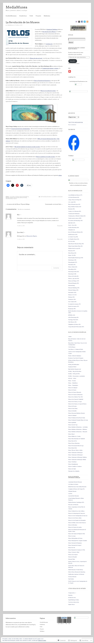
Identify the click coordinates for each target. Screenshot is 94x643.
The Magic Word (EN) (73, 319)
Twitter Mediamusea (75, 122)
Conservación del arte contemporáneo (20, 128)
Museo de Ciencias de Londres (75, 527)
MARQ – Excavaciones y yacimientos (76, 376)
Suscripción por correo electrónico (76, 48)
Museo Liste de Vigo (72, 424)
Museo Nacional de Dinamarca (75, 543)
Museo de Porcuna (72, 406)
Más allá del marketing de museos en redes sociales (27, 146)
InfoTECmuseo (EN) (72, 234)
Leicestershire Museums (73, 496)
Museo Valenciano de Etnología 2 (75, 455)
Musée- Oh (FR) (72, 255)
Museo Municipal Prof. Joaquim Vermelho (77, 540)
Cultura (12, 196)
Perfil (31, 16)
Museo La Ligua (71, 536)
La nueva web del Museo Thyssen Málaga (18, 204)
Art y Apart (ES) (72, 202)
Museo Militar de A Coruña (74, 436)
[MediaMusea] (73, 150)
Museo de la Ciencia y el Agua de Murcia (77, 404)
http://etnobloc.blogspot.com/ (74, 369)
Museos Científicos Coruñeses (75, 466)
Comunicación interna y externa (50, 68)
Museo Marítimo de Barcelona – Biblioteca (77, 429)
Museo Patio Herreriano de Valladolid (76, 438)
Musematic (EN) (72, 264)
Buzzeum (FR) (71, 209)
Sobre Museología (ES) (73, 317)
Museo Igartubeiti (72, 422)
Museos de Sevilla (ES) (73, 276)
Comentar (56, 268)
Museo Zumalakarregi (73, 464)
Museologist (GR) (72, 274)
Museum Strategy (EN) (73, 290)
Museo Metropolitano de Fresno (75, 538)
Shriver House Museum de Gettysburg (76, 572)
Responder (60, 225)
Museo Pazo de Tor (72, 441)
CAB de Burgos (71, 347)
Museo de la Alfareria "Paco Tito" (75, 397)
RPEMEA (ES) (71, 315)
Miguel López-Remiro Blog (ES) (75, 246)
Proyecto (38, 16)
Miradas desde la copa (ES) (74, 248)
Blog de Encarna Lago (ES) (74, 204)
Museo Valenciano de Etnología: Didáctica (77, 457)
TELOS (15, 198)
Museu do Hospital (72, 557)
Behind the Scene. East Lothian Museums (77, 486)
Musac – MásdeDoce (73, 383)
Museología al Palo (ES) (73, 271)
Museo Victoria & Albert (73, 552)
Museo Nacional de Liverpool (74, 545)
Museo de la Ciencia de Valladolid (75, 399)
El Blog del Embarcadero (73, 364)
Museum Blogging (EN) (73, 283)
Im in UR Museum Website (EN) (75, 232)
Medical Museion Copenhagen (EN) (76, 502)
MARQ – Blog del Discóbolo (74, 371)
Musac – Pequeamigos (73, 385)
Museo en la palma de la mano (48, 90)
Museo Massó (71, 434)
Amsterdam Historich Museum (75, 482)
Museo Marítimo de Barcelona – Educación (77, 431)
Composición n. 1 (72, 593)
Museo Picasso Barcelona (73, 443)
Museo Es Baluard (72, 415)
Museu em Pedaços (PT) (73, 281)
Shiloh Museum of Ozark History (75, 569)
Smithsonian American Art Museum (76, 574)
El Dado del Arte (72, 597)
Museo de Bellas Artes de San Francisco (77, 522)
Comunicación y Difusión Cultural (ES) (77, 216)
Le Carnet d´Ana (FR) (73, 236)
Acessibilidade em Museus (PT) (75, 195)
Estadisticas (23, 16)
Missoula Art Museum (73, 504)
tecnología (9, 198)
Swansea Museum (72, 576)
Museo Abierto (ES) (72, 267)
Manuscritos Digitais (32, 236)
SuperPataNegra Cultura (73, 599)
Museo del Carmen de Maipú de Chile (76, 533)
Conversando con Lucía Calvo (53, 204)
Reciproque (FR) (72, 308)
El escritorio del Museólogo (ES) (75, 220)
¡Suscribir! (72, 61)
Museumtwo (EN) (72, 292)
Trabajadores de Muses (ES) (74, 324)
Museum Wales (71, 559)
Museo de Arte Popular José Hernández (77, 520)
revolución (23, 197)
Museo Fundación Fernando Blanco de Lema (78, 420)
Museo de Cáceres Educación (74, 392)
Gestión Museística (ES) (73, 227)
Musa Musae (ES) (72, 253)
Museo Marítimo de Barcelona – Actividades (78, 427)
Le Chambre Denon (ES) (73, 239)
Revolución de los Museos (49, 31)
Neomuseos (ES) (72, 299)
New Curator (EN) (72, 301)
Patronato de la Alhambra (73, 471)
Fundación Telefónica (52, 29)
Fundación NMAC (72, 366)
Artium (69, 336)
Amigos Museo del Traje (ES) (74, 199)
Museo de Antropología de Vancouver (76, 513)
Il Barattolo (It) (71, 229)
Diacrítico (70, 595)
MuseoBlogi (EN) (72, 269)
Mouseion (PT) (71, 250)
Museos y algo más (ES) (73, 278)
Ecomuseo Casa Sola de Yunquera (75, 358)
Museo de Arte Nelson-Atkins (75, 518)
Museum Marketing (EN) (73, 287)
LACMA (70, 493)
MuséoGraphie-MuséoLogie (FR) (75, 257)
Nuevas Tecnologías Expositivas (42, 80)
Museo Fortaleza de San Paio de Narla (76, 417)
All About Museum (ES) (73, 197)
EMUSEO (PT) (71, 223)
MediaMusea (16, 7)
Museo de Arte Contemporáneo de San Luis (77, 515)
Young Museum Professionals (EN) (76, 326)
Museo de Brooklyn (72, 525)
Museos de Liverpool (73, 554)
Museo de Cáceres (72, 390)
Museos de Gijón (72, 468)
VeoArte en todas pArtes (73, 602)
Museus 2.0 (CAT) (72, 294)
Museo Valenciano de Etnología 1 (75, 452)
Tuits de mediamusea (72, 124)
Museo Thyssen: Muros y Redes (75, 450)
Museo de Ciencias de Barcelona (75, 394)
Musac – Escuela (72, 380)
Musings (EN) (71, 297)
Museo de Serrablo (72, 411)
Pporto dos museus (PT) (73, 306)
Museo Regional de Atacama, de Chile (76, 550)
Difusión (43, 196)
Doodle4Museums (11, 16)
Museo (8, 197)
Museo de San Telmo (72, 408)
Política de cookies (42, 640)
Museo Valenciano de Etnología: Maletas (77, 459)
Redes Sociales (14, 197)
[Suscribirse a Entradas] (69, 72)
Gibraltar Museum (72, 491)
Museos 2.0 (49, 196)
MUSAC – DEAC (72, 378)
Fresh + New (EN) (72, 225)
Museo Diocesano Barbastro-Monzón (76, 413)
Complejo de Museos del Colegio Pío (76, 489)
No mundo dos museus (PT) (74, 304)
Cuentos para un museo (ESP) (74, 218)
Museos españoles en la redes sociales (45, 156)
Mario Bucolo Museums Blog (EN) (76, 243)
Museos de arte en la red (36, 58)
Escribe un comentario (24, 209)
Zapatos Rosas (71, 604)
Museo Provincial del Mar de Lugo (76, 445)
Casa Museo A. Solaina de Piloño (75, 349)
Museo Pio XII (71, 547)
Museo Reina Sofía (72, 448)
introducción (49, 44)
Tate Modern (71, 579)
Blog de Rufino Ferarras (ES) (74, 206)
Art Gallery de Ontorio (73, 484)
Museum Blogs (71, 285)
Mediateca (47, 16)
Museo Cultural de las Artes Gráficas (76, 511)
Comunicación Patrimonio (74, 213)
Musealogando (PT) (72, 262)
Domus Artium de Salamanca (74, 355)
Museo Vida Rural (72, 461)
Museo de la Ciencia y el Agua (75, 401)
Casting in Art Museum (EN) (74, 211)
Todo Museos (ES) (72, 322)
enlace (60, 175)
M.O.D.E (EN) (71, 241)
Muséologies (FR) (72, 260)
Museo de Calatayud (72, 387)
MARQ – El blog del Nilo (74, 373)
